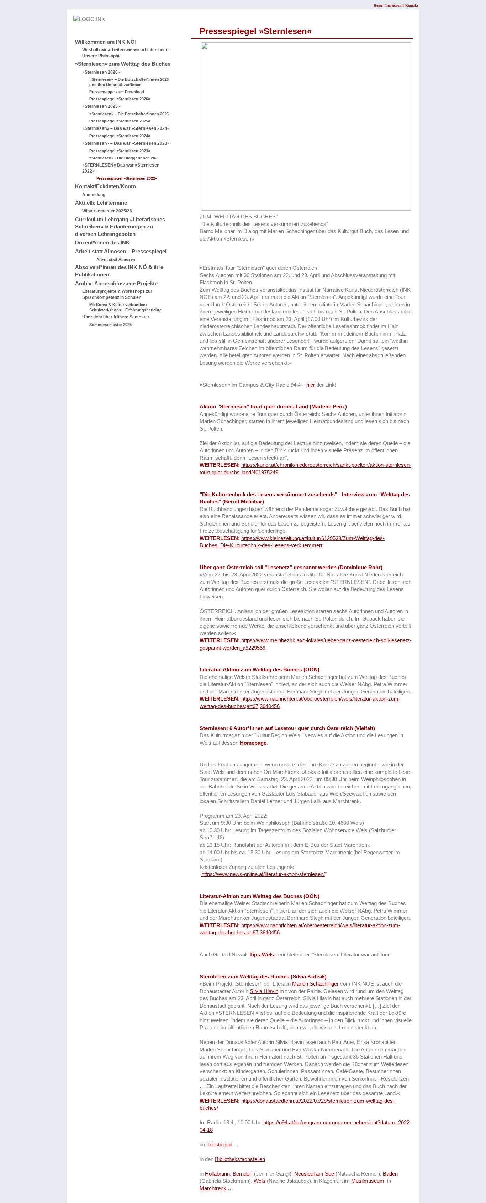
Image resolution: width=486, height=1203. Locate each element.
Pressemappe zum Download (116, 92)
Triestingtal (219, 1144)
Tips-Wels (261, 954)
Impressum (393, 5)
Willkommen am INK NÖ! (106, 42)
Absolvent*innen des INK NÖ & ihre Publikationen (119, 271)
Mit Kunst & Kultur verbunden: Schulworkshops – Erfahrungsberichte (125, 307)
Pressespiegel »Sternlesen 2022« (126, 178)
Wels (259, 1181)
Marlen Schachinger (315, 984)
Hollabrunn (217, 1174)
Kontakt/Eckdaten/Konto (105, 186)
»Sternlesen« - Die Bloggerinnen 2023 (124, 158)
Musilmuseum (367, 1181)
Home (378, 5)
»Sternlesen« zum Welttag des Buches (122, 64)
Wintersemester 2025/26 (107, 211)
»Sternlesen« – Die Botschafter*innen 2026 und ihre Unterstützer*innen (129, 82)
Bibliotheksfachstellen (240, 1159)
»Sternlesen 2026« (101, 72)
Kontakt (411, 5)
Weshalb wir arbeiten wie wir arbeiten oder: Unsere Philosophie (125, 52)
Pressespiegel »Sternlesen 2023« (119, 151)
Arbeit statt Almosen (115, 259)
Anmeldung (93, 194)
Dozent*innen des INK (102, 243)
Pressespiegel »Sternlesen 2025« (119, 121)
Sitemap (83, 27)
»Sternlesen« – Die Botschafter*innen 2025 (129, 114)
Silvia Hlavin (264, 991)
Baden (390, 1174)
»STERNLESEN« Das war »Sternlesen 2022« (120, 168)
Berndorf (243, 1174)
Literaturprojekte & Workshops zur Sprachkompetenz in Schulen (117, 294)
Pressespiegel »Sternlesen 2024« (119, 136)
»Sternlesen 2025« (101, 106)
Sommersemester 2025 (110, 324)
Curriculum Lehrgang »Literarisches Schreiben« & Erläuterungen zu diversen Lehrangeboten (120, 227)
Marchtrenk (213, 1188)
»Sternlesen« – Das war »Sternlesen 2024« (126, 128)
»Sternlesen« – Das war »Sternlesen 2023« (126, 143)
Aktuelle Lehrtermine (101, 203)
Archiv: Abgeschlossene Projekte (116, 283)
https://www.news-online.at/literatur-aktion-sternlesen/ (263, 874)
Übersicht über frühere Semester (115, 317)
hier (310, 385)
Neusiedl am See (314, 1174)
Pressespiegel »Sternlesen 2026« (119, 99)
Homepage (253, 743)
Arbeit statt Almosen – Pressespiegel (121, 251)
